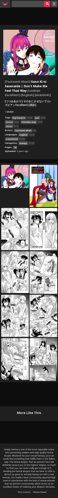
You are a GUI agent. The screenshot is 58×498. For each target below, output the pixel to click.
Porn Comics (24, 492)
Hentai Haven (40, 492)
